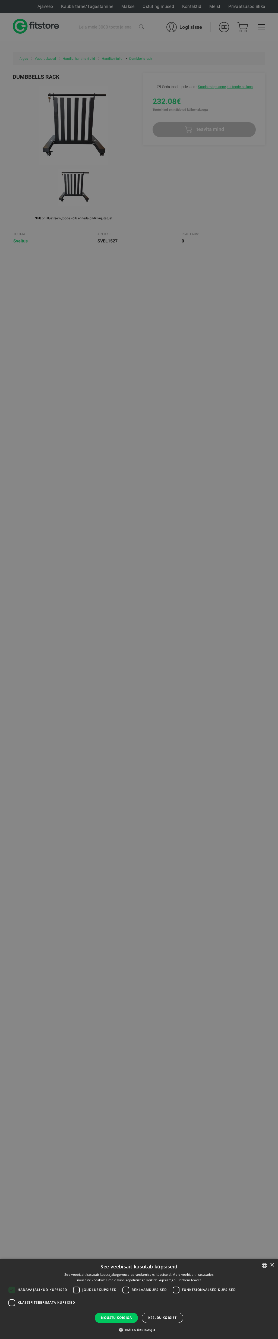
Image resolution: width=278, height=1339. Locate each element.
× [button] (272, 1265)
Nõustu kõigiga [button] (116, 1317)
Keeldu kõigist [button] (162, 1317)
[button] (139, 1329)
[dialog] (139, 669)
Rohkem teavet (189, 1280)
